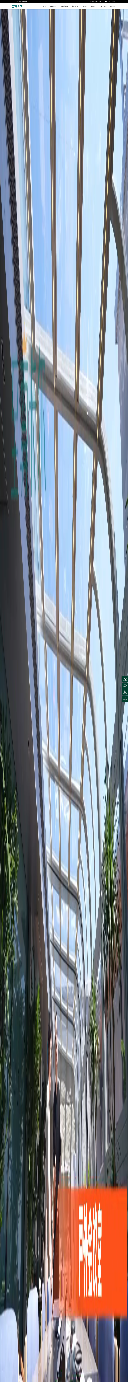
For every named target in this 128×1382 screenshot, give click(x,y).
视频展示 (94, 6)
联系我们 (113, 6)
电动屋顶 (75, 6)
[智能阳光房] (18, 6)
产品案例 (84, 6)
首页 (44, 6)
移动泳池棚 (64, 6)
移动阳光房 (53, 6)
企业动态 (104, 6)
